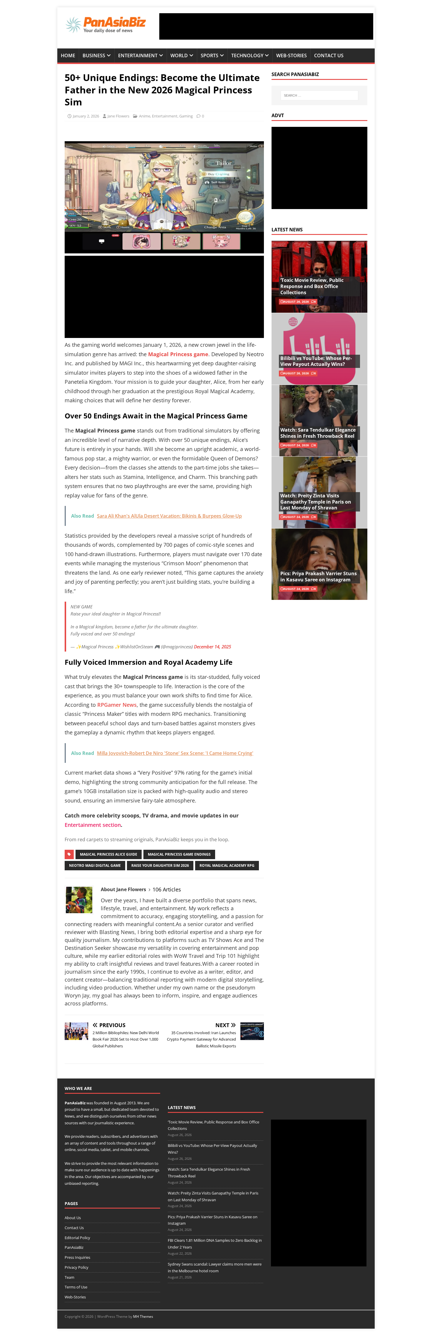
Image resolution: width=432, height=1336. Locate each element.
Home (68, 55)
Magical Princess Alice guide (108, 854)
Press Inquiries (77, 1257)
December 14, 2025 (212, 647)
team (134, 1109)
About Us (73, 1217)
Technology (247, 55)
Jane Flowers (118, 116)
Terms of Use (76, 1287)
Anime (144, 116)
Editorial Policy (77, 1237)
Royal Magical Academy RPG (227, 865)
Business (94, 55)
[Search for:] (319, 95)
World (179, 55)
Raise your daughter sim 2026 (160, 865)
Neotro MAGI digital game (95, 865)
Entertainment (138, 55)
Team (69, 1277)
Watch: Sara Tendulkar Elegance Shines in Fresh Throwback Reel (318, 433)
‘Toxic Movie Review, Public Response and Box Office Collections (312, 286)
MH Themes (143, 1316)
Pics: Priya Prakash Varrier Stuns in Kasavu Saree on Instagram (318, 576)
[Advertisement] (266, 26)
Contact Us (329, 55)
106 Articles (167, 889)
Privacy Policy (76, 1267)
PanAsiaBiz (75, 1103)
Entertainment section (93, 824)
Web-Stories (291, 55)
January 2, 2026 (86, 116)
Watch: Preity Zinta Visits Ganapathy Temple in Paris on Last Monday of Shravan (315, 501)
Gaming (186, 116)
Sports (209, 55)
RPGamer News (117, 704)
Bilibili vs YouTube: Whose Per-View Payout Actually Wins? (316, 361)
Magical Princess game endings (179, 854)
